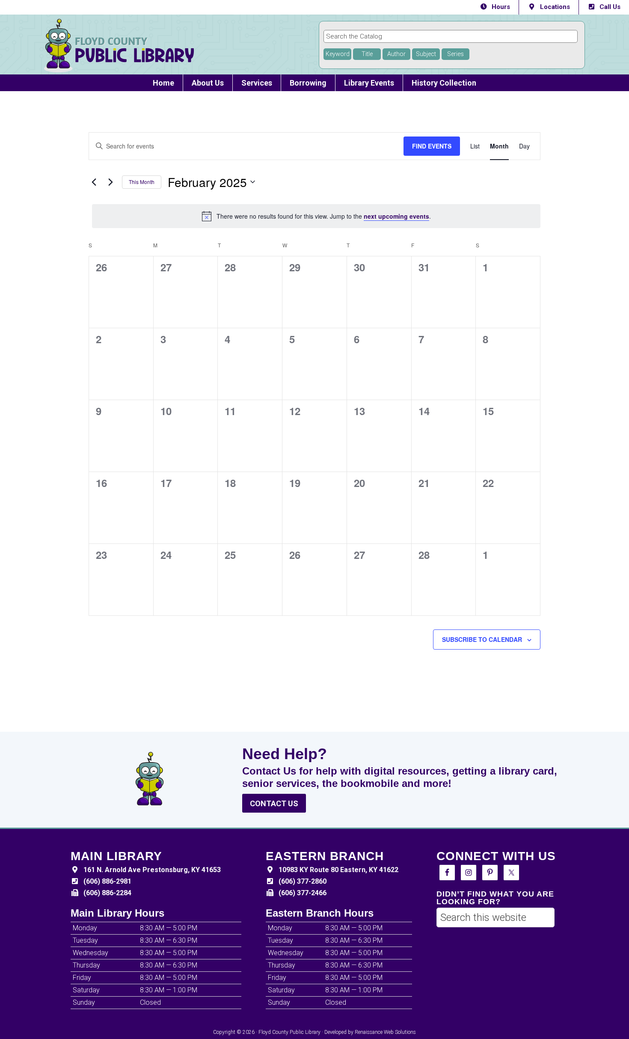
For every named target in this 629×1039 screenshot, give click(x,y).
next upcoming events (396, 216)
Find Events (431, 146)
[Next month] (110, 182)
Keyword (338, 54)
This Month (141, 181)
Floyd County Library (151, 45)
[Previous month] (94, 182)
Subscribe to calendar (482, 639)
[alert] (316, 216)
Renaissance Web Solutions (385, 1032)
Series (455, 54)
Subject (426, 54)
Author (396, 54)
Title (367, 54)
